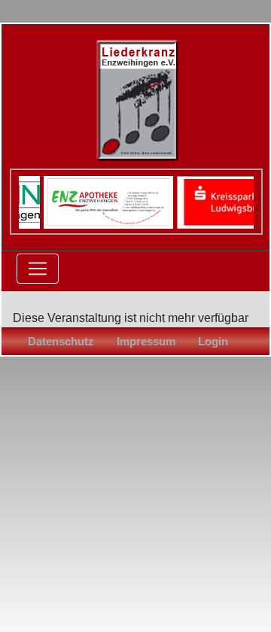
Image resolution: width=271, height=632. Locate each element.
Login (213, 341)
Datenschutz (61, 341)
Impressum (146, 341)
